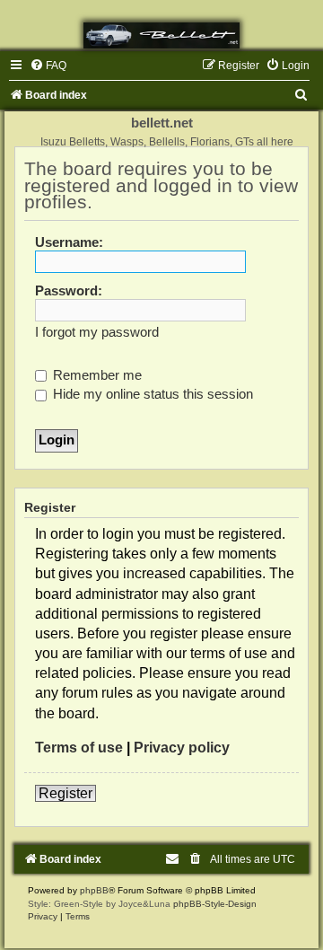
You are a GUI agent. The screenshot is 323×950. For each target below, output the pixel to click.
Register (65, 793)
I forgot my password (97, 332)
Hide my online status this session (151, 394)
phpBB (94, 890)
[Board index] (161, 35)
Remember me (95, 375)
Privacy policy (182, 747)
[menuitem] (48, 65)
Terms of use (79, 747)
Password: (68, 291)
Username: (69, 242)
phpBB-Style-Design (215, 904)
